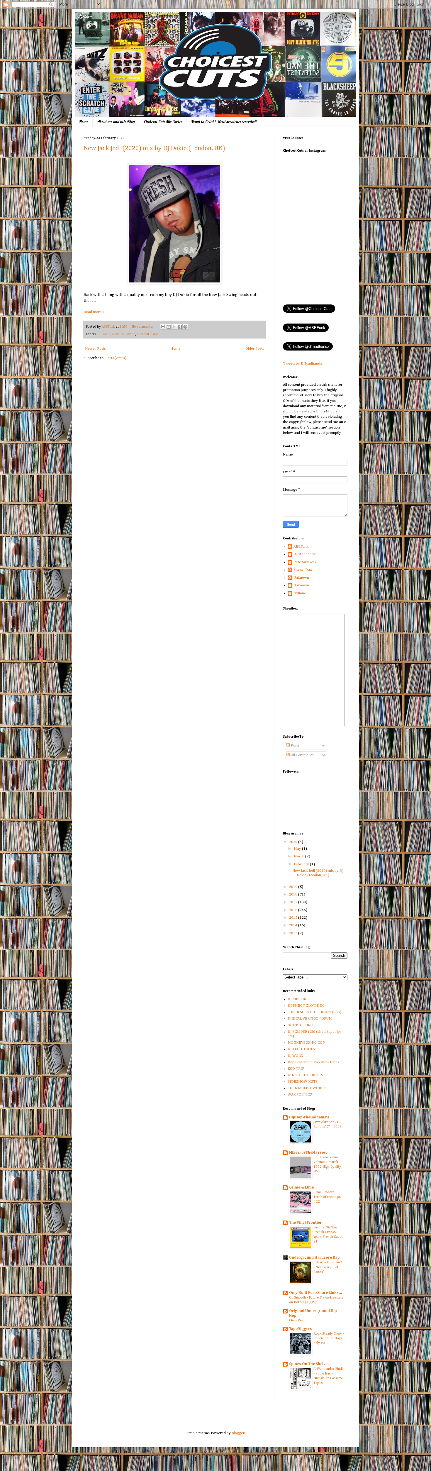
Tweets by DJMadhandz (302, 363)
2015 (293, 918)
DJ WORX (295, 1056)
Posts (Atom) (115, 358)
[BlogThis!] (169, 327)
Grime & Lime (301, 1187)
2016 (293, 910)
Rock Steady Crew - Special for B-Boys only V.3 (328, 1338)
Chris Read (297, 1320)
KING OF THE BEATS (305, 1075)
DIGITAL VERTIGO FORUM (310, 1018)
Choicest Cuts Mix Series (163, 121)
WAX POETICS (300, 1094)
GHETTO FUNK (300, 1025)
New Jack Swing (123, 334)
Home (83, 121)
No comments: (143, 327)
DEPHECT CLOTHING (306, 1006)
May (298, 849)
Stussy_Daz (302, 570)
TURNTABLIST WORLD (307, 1088)
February (302, 864)
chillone (299, 593)
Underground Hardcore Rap (314, 1258)
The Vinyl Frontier (305, 1223)
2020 (293, 842)
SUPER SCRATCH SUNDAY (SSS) (314, 1012)
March (299, 856)
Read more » (94, 312)
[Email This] (163, 327)
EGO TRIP (296, 1069)
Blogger (238, 1433)
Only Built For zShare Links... (315, 1293)
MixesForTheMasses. (308, 1153)
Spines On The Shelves (309, 1364)
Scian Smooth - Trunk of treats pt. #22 (327, 1196)
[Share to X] (174, 327)
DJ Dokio (104, 334)
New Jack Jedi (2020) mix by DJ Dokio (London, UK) (154, 148)
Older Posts (254, 349)
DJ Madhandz (304, 554)
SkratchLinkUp (147, 334)
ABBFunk (301, 547)
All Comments (301, 755)
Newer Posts (95, 349)
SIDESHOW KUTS (303, 1082)
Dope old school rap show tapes (313, 1062)
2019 (293, 887)
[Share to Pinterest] (185, 327)
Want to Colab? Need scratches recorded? (224, 121)
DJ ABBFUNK (298, 999)
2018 (293, 894)
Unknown (301, 578)
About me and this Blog (116, 121)
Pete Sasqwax (304, 562)
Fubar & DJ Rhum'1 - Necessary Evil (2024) (328, 1267)
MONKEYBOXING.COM (307, 1043)
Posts (294, 745)
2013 (293, 933)
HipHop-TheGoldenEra (309, 1117)
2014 (293, 925)
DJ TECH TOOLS (301, 1049)
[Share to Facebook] (180, 327)
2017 (293, 902)
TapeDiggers (300, 1329)
